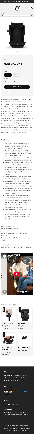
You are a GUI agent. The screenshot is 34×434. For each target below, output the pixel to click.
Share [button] (8, 92)
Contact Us (6, 428)
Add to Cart (17, 87)
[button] (2, 8)
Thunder (16, 75)
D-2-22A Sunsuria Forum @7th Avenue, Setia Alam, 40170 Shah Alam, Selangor (16, 413)
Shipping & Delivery (16, 428)
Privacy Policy (11, 430)
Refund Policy (26, 428)
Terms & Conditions (21, 430)
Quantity (6, 78)
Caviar (8, 75)
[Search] (30, 13)
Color (5, 71)
